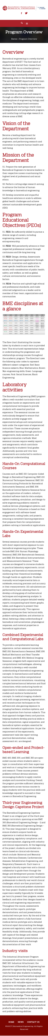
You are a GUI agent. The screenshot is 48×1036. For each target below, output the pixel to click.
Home (14, 39)
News (21, 1022)
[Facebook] (21, 13)
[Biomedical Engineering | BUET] (24, 8)
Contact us (33, 1022)
